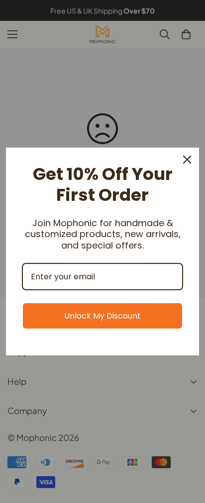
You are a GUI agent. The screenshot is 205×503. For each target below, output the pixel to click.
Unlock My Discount (102, 316)
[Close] (187, 159)
